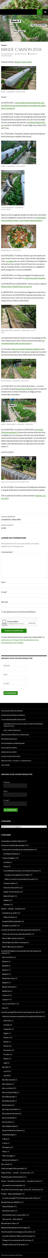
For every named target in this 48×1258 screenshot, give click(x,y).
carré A (6, 1071)
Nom (3, 582)
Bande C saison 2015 (23, 62)
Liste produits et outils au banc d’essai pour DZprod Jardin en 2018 (23, 725)
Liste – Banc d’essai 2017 (12, 730)
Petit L (4, 1152)
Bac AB (5, 1067)
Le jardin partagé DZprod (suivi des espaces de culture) (21, 1012)
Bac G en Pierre (8, 957)
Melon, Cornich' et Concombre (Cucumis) (20, 879)
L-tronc (5, 1143)
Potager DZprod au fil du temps (13, 1244)
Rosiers (6, 1059)
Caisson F (5, 999)
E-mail (4, 592)
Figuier (6, 1033)
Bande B (5, 966)
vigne (5, 1063)
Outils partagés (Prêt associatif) (13, 719)
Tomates (6, 904)
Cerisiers (6, 1025)
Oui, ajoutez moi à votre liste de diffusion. (19, 612)
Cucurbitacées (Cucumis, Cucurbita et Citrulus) (20, 871)
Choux (5, 866)
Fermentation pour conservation (14, 1215)
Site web (4, 602)
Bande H (5, 983)
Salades (6, 900)
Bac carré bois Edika (9, 1092)
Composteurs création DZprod (13, 715)
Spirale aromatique (9, 1160)
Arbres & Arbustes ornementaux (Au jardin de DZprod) (22, 1016)
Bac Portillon (7, 1122)
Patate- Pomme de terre (12, 892)
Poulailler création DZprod (12, 711)
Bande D (5, 974)
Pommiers (7, 1050)
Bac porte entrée (8, 1118)
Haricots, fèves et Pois (11, 888)
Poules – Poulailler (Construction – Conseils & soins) (20, 1181)
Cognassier (7, 1029)
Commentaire (7, 552)
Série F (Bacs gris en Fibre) (11, 947)
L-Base (4, 1139)
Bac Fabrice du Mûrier (10, 1109)
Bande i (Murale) (8, 987)
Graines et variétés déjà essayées (12, 845)
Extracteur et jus (8, 1211)
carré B (6, 1075)
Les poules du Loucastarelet (12, 1185)
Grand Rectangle (8, 1135)
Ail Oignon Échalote (10, 854)
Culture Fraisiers (9, 883)
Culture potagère (8, 858)
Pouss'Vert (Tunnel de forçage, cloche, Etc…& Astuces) (20, 1190)
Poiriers (6, 1046)
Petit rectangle (7, 1156)
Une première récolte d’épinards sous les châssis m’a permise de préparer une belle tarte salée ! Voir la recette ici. (23, 105)
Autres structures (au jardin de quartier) (16, 934)
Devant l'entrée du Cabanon (12, 1130)
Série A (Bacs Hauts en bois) (12, 938)
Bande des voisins (8, 978)
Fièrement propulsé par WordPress (12, 1255)
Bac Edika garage (8, 1097)
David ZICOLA (21, 54)
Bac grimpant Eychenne (10, 1114)
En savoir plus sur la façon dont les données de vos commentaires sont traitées (23, 640)
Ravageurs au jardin (9, 752)
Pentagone (6, 1147)
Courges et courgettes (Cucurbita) (17, 875)
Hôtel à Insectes (9, 917)
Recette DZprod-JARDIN (10, 1202)
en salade (10, 261)
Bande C (4, 45)
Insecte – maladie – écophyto (11, 909)
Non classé (5, 765)
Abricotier (7, 1021)
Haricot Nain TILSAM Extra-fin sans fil (16, 286)
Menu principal (45, 12)
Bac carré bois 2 (8, 1088)
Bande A (5, 961)
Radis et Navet (8, 896)
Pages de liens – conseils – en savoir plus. (16, 761)
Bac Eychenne (7, 1105)
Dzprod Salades (8, 1206)
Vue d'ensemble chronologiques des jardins (16, 1232)
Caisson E (5, 995)
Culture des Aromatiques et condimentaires (18, 850)
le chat (7, 526)
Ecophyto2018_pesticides (10, 756)
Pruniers (6, 1054)
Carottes (6, 862)
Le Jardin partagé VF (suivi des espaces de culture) (20, 1198)
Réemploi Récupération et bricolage (15, 735)
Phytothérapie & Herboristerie (13, 743)
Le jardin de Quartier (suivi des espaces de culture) (19, 930)
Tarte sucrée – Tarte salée (11, 1219)
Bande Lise (6, 991)
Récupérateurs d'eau (8, 1223)
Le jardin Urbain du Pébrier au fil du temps (17, 1236)
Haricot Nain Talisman (24, 389)
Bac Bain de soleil (8, 1080)
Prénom (6, 665)
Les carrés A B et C (9, 1004)
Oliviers (6, 1037)
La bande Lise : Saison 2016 (11, 518)
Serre (4, 1008)
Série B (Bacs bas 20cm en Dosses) (14, 942)
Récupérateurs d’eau (9, 739)
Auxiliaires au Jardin (9, 748)
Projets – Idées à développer (11, 1194)
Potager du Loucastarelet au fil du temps (16, 1240)
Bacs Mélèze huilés (9, 1126)
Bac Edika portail (8, 1101)
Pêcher (6, 1042)
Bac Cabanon (7, 1084)
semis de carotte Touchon (35, 278)
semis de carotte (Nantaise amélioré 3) (26, 349)
